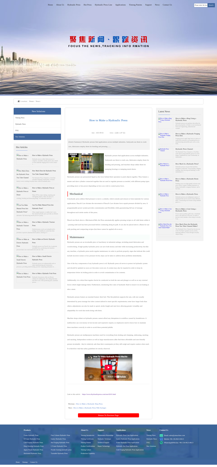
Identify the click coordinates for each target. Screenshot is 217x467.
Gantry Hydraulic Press (58, 439)
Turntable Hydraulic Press (59, 453)
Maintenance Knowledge (105, 435)
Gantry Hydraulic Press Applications (127, 439)
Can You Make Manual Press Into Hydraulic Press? (43, 206)
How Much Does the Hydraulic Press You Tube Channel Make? (44, 172)
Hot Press (88, 5)
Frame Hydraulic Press (31, 435)
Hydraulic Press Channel (184, 149)
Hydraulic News (20, 124)
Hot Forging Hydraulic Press (60, 442)
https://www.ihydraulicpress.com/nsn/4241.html (99, 394)
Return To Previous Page (108, 415)
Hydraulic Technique (104, 439)
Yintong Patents (135, 5)
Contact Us (167, 5)
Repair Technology (104, 446)
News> (38, 101)
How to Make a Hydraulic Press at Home (43, 189)
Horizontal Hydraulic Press (32, 453)
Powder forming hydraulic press (61, 450)
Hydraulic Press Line (103, 5)
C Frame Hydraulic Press (59, 446)
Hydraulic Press (73, 5)
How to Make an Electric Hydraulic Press (43, 240)
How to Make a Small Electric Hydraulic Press (42, 258)
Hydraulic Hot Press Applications (126, 446)
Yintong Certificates (87, 439)
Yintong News (19, 118)
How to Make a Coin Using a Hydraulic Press (186, 210)
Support (148, 5)
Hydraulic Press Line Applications (127, 435)
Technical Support (103, 442)
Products (27, 430)
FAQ (16, 130)
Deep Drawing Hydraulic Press (34, 446)
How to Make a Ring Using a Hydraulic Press (186, 119)
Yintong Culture (86, 450)
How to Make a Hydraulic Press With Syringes (89, 408)
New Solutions (20, 137)
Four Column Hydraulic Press (60, 435)
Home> (32, 101)
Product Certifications (88, 446)
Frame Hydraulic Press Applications (127, 442)
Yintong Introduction (87, 435)
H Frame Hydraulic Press (32, 439)
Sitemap (25, 462)
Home (50, 5)
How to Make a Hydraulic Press (42, 155)
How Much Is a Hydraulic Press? (187, 164)
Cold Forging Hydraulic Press (33, 442)
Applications (120, 5)
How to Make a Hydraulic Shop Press (89, 404)
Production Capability (88, 453)
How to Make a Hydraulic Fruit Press (44, 273)
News (157, 5)
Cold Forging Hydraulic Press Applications (130, 450)
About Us (60, 5)
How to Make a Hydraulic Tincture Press (43, 223)
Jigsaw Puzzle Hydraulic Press (33, 450)
